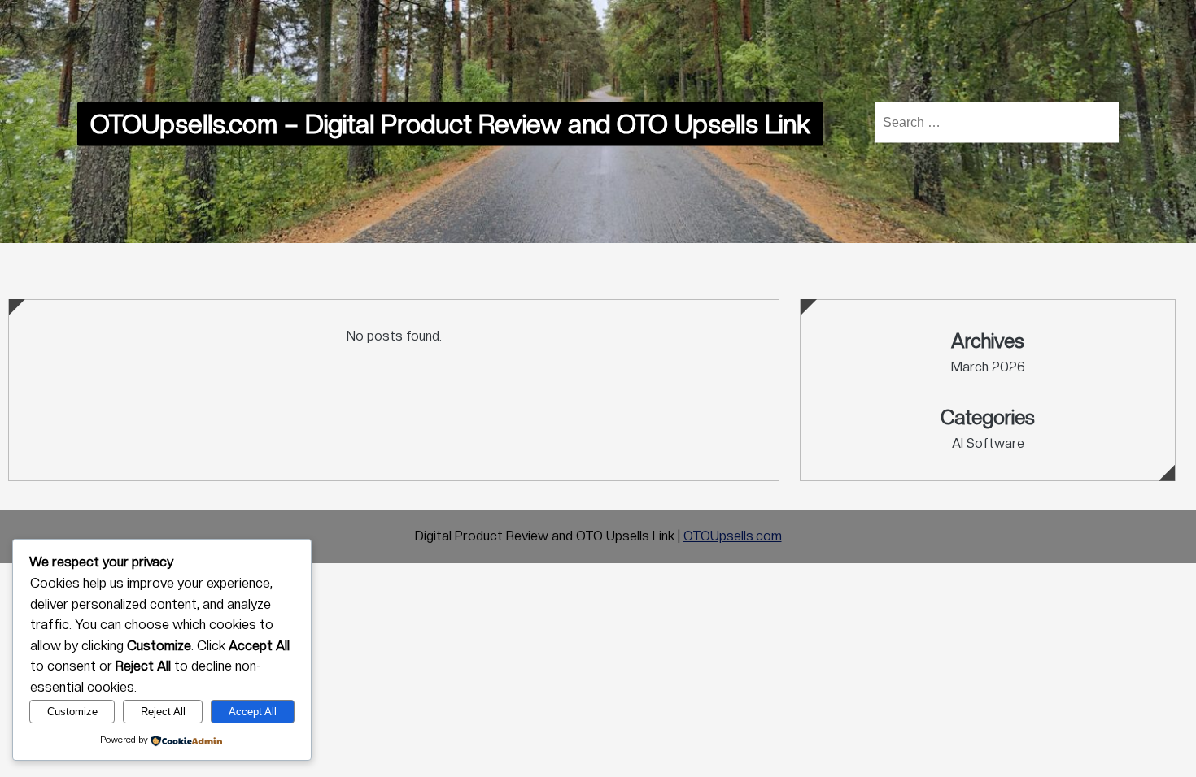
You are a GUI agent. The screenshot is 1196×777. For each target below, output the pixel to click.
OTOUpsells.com (732, 536)
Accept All (253, 711)
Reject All (163, 711)
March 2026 (988, 367)
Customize (72, 711)
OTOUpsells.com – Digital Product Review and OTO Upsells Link (450, 124)
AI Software (988, 443)
